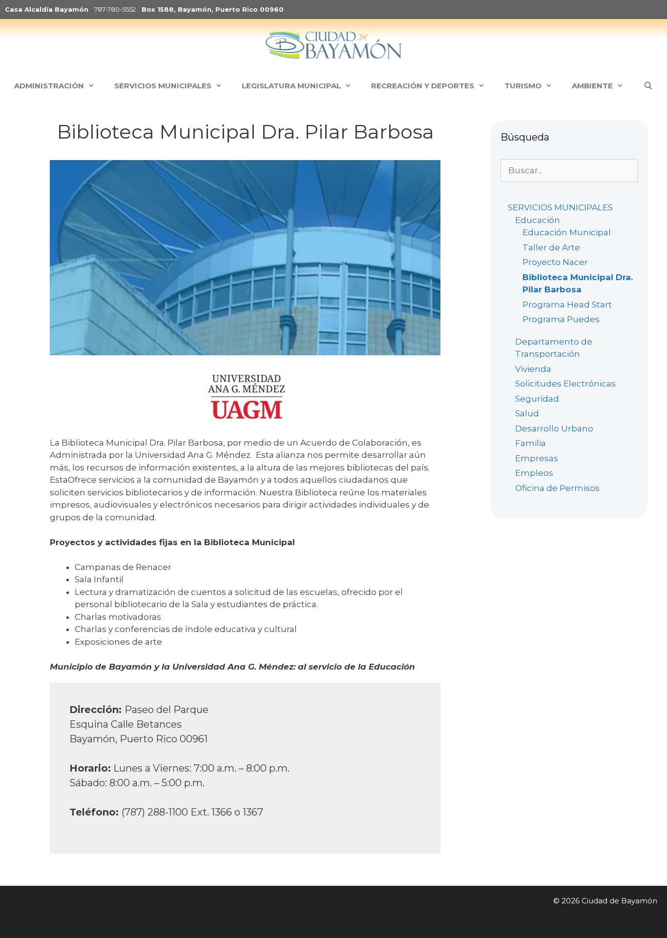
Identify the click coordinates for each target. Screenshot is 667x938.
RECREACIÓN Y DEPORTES (422, 85)
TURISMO (523, 85)
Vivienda (533, 369)
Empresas (536, 458)
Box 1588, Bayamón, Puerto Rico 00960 (213, 9)
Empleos (534, 473)
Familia (530, 443)
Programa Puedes (561, 319)
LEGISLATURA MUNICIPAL (291, 85)
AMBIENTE (592, 85)
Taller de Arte (551, 247)
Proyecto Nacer (555, 262)
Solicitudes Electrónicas (565, 383)
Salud (527, 413)
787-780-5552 (115, 9)
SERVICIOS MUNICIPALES (162, 85)
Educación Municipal (566, 232)
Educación (537, 220)
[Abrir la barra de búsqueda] (647, 86)
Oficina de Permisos (557, 488)
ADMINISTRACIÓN (49, 85)
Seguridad (537, 399)
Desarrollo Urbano (554, 428)
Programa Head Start (567, 304)
